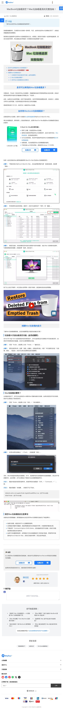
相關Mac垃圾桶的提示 (14, 72)
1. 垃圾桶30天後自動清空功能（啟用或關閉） (23, 75)
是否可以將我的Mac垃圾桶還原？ (18, 68)
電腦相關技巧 (21, 646)
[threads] (19, 677)
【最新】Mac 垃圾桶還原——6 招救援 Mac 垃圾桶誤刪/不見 (19, 614)
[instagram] (9, 677)
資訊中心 (4, 665)
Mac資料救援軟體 (30, 117)
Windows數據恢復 (42, 646)
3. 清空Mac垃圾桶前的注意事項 (19, 80)
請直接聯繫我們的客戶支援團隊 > (38, 631)
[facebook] (6, 677)
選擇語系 (32, 691)
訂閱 (56, 685)
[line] (12, 677)
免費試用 (28, 150)
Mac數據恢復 (13, 16)
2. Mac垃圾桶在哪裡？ (16, 77)
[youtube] (3, 677)
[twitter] (16, 677)
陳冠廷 (47, 16)
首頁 (7, 16)
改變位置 (31, 646)
